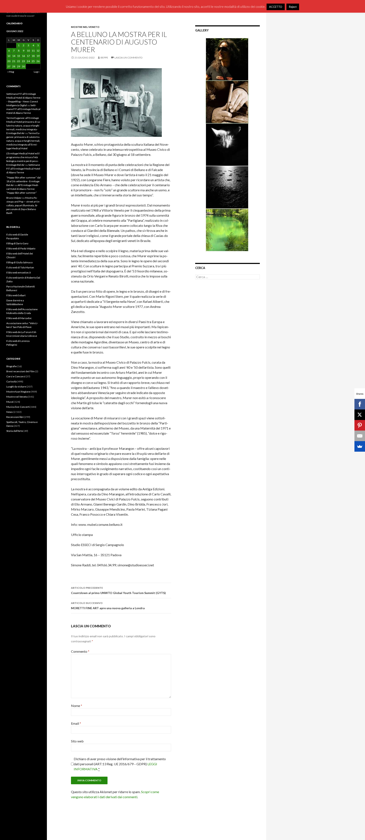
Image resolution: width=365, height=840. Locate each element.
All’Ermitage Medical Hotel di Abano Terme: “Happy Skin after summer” (22, 188)
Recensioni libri (15, 417)
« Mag (10, 71)
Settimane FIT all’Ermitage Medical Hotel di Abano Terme (23, 109)
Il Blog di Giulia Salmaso (19, 262)
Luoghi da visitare (16, 386)
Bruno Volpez (14, 197)
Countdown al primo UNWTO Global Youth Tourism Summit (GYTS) (118, 590)
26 (38, 61)
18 (33, 55)
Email (76, 723)
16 (23, 55)
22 (18, 61)
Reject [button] (293, 6)
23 (23, 61)
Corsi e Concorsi (15, 376)
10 (28, 50)
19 (38, 55)
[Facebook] (359, 404)
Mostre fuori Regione (18, 391)
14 (13, 55)
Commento (80, 651)
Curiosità (11, 381)
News (9, 411)
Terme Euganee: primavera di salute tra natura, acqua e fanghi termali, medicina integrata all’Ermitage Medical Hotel (23, 141)
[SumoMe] (359, 446)
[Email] (359, 436)
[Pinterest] (359, 425)
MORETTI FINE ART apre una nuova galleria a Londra (108, 605)
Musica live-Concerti (18, 406)
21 (13, 61)
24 (28, 61)
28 (13, 66)
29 (18, 66)
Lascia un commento (128, 57)
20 (8, 61)
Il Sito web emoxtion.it (18, 272)
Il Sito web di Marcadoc (19, 318)
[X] (359, 414)
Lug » (36, 71)
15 (18, 55)
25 (33, 61)
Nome (76, 706)
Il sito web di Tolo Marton (20, 267)
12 (38, 50)
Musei (10, 401)
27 (8, 66)
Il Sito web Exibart (16, 295)
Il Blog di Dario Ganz (17, 243)
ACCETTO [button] (275, 6)
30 (23, 66)
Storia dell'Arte (14, 430)
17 (28, 55)
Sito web (77, 741)
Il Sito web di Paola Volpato (20, 248)
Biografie (11, 366)
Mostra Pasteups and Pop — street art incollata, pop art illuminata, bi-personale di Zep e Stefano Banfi (23, 205)
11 (33, 50)
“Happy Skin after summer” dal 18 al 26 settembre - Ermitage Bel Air (23, 181)
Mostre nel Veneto (85, 27)
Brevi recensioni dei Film (20, 371)
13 (8, 55)
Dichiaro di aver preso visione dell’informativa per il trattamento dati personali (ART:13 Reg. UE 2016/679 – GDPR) (120, 764)
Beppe (104, 57)
